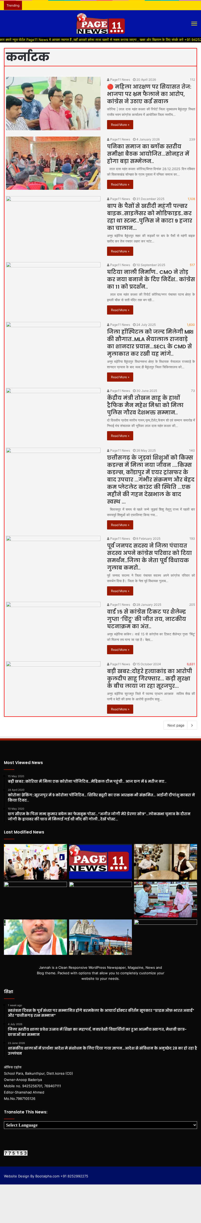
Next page (176, 725)
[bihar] (100, 23)
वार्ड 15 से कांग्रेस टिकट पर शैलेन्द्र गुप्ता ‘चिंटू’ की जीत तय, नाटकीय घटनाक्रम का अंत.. (146, 619)
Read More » (120, 125)
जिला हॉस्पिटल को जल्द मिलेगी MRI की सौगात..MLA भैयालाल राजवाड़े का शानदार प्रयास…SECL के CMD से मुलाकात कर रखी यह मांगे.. (150, 343)
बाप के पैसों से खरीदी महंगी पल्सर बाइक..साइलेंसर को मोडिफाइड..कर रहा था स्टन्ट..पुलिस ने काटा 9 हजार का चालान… (149, 217)
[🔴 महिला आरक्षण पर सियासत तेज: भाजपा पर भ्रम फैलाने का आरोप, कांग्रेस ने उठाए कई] (53, 103)
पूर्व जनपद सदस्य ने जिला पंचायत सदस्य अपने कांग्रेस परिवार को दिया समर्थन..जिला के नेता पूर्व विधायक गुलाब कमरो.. (149, 556)
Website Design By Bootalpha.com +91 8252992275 (46, 1176)
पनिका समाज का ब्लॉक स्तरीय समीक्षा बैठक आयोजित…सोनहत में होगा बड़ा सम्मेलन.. (148, 154)
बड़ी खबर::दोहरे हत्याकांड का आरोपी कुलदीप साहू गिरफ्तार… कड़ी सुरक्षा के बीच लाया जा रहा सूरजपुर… (149, 679)
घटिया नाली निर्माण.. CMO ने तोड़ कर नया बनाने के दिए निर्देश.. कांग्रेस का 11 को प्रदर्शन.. (151, 279)
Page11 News (119, 80)
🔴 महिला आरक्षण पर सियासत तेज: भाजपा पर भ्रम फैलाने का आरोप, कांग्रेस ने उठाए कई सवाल (149, 94)
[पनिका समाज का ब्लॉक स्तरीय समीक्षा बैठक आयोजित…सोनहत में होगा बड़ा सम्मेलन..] (53, 163)
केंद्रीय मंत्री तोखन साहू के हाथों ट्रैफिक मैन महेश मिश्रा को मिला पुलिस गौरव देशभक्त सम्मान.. (145, 405)
